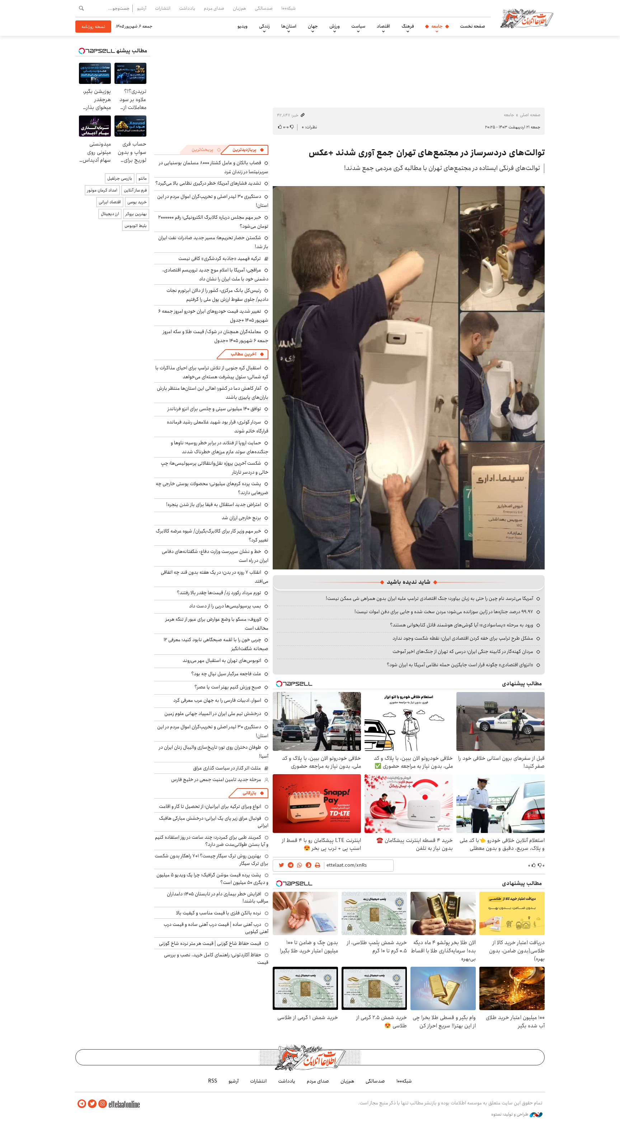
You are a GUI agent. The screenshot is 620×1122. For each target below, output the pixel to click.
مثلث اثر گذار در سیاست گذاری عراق (227, 768)
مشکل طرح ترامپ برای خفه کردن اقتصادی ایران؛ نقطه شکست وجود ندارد (463, 638)
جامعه (437, 26)
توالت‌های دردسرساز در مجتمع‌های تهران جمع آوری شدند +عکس (427, 153)
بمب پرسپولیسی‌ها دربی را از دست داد (225, 606)
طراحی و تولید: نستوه (510, 1114)
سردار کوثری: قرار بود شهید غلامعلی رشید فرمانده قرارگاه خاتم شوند (217, 426)
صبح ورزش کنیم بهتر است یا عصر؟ (227, 687)
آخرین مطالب (243, 354)
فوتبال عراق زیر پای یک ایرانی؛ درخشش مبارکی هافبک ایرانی (213, 821)
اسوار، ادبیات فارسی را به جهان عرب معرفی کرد (217, 700)
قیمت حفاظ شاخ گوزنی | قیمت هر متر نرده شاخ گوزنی (210, 943)
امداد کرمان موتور (102, 190)
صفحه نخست (472, 26)
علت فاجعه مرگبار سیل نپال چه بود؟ (226, 674)
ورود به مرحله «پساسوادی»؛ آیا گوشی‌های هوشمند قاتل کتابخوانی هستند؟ (461, 625)
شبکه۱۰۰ (288, 8)
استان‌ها (288, 26)
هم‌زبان (239, 8)
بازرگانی (249, 793)
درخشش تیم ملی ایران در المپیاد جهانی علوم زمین (212, 714)
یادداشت (187, 8)
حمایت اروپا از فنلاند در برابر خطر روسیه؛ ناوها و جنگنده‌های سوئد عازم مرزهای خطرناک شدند (219, 447)
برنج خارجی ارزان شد (241, 518)
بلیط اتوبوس (136, 225)
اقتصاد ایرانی (110, 202)
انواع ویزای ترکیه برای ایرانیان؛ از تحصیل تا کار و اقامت (210, 806)
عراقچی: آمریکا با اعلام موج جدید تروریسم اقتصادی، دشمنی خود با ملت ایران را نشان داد (215, 274)
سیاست (358, 26)
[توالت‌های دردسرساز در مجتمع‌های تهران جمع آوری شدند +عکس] (409, 377)
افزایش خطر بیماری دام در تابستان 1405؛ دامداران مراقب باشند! (217, 897)
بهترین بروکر (136, 213)
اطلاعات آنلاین (527, 18)
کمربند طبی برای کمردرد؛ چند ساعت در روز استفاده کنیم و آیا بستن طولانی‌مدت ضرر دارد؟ (211, 840)
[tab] (248, 150)
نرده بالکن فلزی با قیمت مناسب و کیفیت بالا (218, 913)
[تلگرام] (82, 1103)
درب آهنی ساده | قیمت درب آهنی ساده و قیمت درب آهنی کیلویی (216, 928)
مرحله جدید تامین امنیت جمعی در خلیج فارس (216, 779)
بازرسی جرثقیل (119, 178)
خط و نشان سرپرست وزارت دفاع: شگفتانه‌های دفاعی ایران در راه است (215, 556)
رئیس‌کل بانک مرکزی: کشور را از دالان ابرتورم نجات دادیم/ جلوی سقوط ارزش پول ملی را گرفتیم (217, 295)
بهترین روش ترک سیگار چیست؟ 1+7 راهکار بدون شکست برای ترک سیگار (211, 859)
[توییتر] (92, 1103)
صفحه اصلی (530, 115)
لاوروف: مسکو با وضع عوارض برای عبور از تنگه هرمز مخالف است (216, 623)
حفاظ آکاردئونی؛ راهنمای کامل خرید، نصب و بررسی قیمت (216, 958)
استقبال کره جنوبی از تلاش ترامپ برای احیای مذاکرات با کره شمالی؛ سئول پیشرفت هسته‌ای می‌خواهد (211, 372)
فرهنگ (407, 26)
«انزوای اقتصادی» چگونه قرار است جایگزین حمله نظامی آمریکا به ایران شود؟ (460, 665)
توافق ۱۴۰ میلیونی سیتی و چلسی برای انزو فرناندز (214, 409)
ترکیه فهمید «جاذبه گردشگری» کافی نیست (219, 258)
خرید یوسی (137, 202)
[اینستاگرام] (102, 1103)
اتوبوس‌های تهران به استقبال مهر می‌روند (222, 660)
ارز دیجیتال (110, 213)
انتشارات (162, 8)
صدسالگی (264, 8)
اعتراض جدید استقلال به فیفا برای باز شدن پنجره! (213, 504)
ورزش (334, 26)
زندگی (264, 26)
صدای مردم (214, 8)
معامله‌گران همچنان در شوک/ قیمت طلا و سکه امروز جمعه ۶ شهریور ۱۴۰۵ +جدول (215, 336)
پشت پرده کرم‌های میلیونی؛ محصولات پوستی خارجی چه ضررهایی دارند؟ (212, 488)
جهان (313, 26)
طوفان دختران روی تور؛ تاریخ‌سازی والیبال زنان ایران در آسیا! (213, 751)
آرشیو (141, 8)
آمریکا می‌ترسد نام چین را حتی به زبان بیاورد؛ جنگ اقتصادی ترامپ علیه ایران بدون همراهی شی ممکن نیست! (429, 598)
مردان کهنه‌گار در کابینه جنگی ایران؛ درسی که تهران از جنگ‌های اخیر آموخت (463, 651)
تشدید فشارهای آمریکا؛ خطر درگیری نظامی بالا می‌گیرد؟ (208, 183)
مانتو (142, 178)
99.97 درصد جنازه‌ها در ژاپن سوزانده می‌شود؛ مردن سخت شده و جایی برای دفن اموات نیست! (443, 612)
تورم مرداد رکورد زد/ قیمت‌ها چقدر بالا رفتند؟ (219, 593)
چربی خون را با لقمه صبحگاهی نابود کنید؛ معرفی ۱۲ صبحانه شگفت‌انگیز (216, 644)
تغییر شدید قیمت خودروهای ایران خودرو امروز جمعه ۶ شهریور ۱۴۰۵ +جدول (213, 315)
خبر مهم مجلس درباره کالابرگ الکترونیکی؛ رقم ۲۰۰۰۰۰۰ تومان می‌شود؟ (213, 221)
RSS (212, 1081)
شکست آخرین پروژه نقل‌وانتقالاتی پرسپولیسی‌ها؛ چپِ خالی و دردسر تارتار (214, 467)
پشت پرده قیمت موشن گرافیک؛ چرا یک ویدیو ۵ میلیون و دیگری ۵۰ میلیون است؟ (212, 878)
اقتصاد (383, 26)
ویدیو (243, 26)
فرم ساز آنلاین (135, 190)
